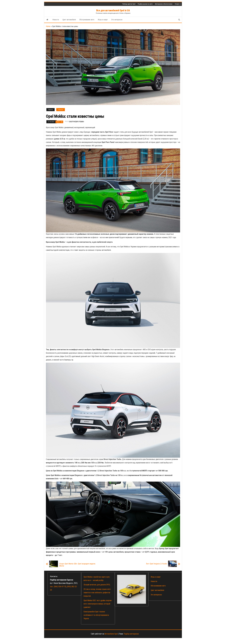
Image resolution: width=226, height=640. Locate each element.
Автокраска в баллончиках (163, 4)
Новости (55, 20)
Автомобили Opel (111, 634)
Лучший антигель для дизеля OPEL (97, 585)
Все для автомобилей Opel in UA (113, 10)
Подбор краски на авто (145, 4)
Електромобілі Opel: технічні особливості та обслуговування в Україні (96, 615)
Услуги (177, 4)
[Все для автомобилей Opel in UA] (47, 20)
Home (48, 26)
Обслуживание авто (86, 20)
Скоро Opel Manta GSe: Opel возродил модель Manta (77, 565)
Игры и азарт (103, 20)
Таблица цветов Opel (128, 4)
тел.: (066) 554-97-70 (58, 586)
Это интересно (116, 20)
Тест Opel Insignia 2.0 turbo (156, 564)
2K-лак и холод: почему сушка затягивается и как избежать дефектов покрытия (97, 592)
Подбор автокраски (131, 634)
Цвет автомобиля (69, 20)
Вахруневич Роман (76, 122)
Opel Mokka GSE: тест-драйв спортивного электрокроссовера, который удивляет (98, 603)
